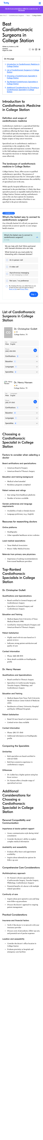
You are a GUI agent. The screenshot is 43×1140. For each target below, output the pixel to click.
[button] (21, 237)
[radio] (21, 260)
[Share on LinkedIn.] (33, 49)
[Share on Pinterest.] (36, 49)
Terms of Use (13, 289)
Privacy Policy (24, 289)
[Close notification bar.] (39, 9)
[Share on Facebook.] (30, 49)
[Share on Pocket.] (39, 49)
